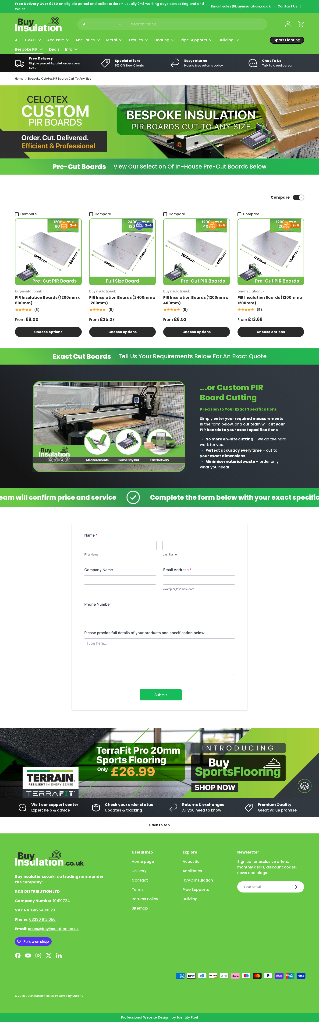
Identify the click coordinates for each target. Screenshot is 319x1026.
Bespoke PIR (26, 49)
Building (226, 40)
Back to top (159, 825)
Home (19, 78)
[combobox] (172, 24)
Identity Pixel (187, 1017)
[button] (301, 24)
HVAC (30, 40)
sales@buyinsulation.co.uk (53, 928)
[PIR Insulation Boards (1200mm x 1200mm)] (270, 251)
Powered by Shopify (69, 996)
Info (68, 49)
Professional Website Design (145, 1017)
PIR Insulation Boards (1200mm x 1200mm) (269, 300)
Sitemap (140, 908)
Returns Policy (145, 899)
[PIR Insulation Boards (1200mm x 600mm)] (48, 251)
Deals (54, 49)
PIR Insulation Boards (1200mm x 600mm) (47, 300)
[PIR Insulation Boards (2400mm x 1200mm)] (122, 251)
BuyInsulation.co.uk (40, 996)
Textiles (135, 40)
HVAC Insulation (198, 880)
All (17, 40)
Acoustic (55, 40)
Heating (161, 40)
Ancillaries (85, 40)
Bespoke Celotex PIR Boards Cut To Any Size (59, 78)
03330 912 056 (42, 919)
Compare (280, 197)
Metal (111, 40)
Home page (143, 861)
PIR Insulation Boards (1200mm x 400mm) (195, 300)
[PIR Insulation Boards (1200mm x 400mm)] (196, 251)
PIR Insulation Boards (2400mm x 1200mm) (122, 300)
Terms (138, 889)
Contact (140, 880)
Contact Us (287, 6)
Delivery (139, 871)
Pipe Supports (194, 40)
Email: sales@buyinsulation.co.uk (241, 6)
